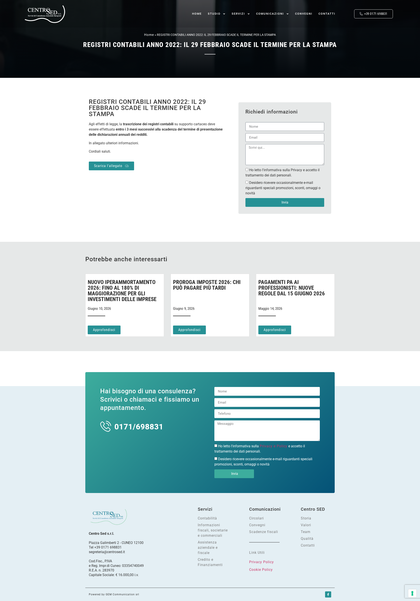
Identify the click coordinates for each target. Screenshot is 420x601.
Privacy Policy (261, 562)
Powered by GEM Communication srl (114, 594)
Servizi (238, 13)
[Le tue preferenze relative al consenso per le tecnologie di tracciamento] (412, 593)
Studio (214, 13)
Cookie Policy (261, 570)
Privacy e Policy (273, 446)
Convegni (303, 13)
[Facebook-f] (328, 594)
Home (197, 13)
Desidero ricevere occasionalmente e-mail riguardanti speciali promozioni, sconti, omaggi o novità (282, 188)
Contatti (326, 13)
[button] (346, 14)
